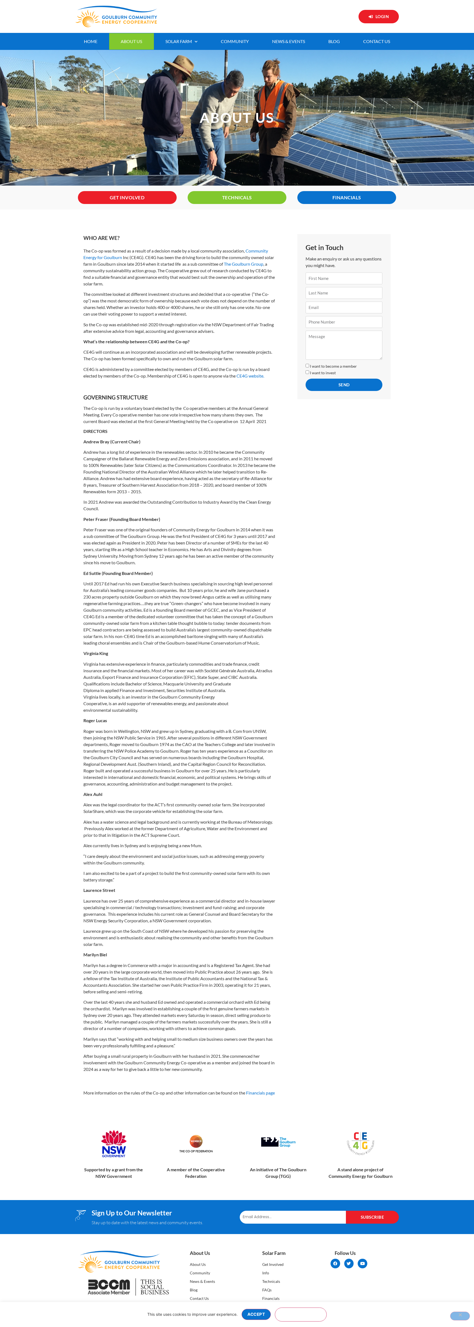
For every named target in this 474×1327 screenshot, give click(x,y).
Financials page (260, 1092)
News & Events (288, 41)
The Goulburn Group (243, 263)
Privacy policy (301, 1314)
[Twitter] (349, 1263)
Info (265, 1273)
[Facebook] (335, 1263)
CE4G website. (250, 375)
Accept (256, 1314)
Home (90, 41)
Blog (334, 41)
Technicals (271, 1281)
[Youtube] (362, 1263)
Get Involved (273, 1264)
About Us (131, 41)
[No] (460, 1316)
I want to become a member (333, 366)
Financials (271, 1298)
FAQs (267, 1290)
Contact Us (376, 41)
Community (235, 41)
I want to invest (323, 372)
